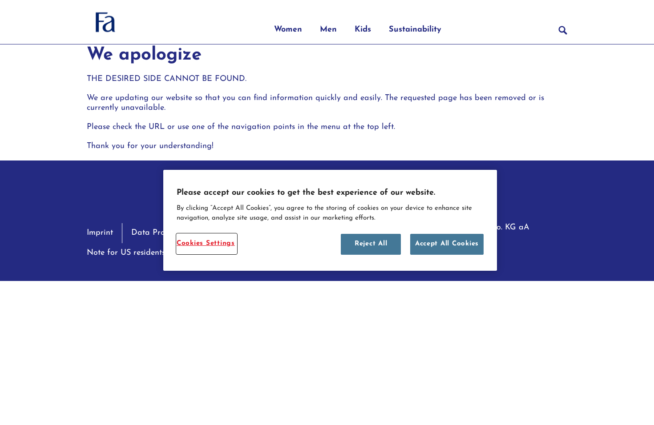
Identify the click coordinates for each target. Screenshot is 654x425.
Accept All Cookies (447, 244)
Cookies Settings (206, 243)
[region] (330, 220)
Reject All (371, 244)
